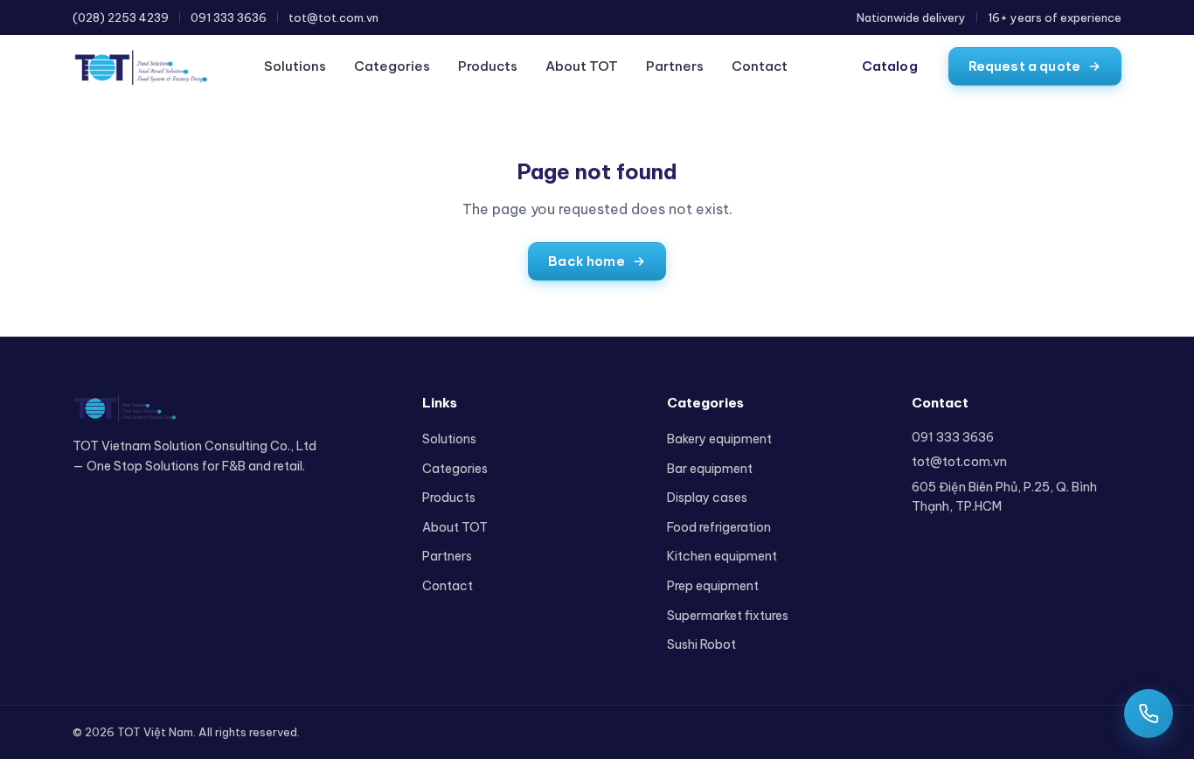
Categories (392, 66)
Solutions (295, 66)
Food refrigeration (719, 527)
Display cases (707, 497)
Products (487, 66)
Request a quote (1024, 66)
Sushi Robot (701, 644)
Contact (760, 66)
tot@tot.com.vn (333, 17)
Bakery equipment (719, 439)
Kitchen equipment (722, 556)
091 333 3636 (229, 17)
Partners (675, 66)
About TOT (581, 66)
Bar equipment (710, 469)
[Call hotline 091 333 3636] (1148, 713)
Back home (586, 261)
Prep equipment (713, 586)
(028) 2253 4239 (121, 17)
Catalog (890, 66)
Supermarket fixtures (727, 615)
